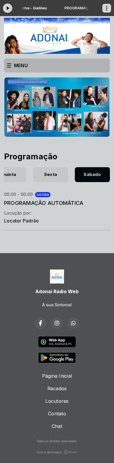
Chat (57, 426)
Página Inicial (57, 376)
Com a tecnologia (49, 452)
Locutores (56, 401)
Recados (57, 388)
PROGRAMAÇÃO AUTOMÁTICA (43, 203)
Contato (57, 414)
